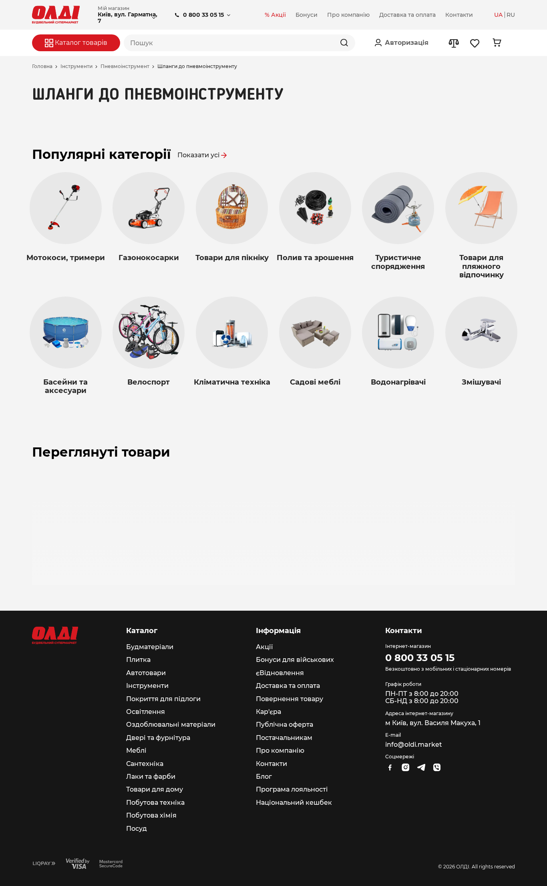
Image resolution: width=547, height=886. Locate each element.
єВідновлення (280, 673)
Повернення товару (289, 699)
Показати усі (198, 155)
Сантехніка (144, 764)
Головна (42, 66)
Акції (264, 647)
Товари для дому (154, 789)
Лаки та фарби (150, 776)
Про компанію (280, 750)
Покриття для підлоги (163, 699)
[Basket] (497, 42)
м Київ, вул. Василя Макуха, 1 (433, 723)
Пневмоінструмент (125, 66)
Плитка (138, 659)
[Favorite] (475, 43)
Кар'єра (268, 712)
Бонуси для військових (295, 659)
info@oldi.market (413, 744)
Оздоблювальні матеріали (170, 724)
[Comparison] (453, 43)
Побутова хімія (151, 815)
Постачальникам (284, 738)
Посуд (136, 828)
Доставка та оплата (288, 686)
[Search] (344, 42)
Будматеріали (149, 647)
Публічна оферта (284, 724)
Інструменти (76, 66)
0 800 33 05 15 (203, 15)
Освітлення (145, 712)
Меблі (136, 750)
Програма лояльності (292, 789)
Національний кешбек (294, 802)
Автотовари (146, 673)
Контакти (271, 764)
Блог (264, 776)
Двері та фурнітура (158, 738)
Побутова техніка (155, 802)
